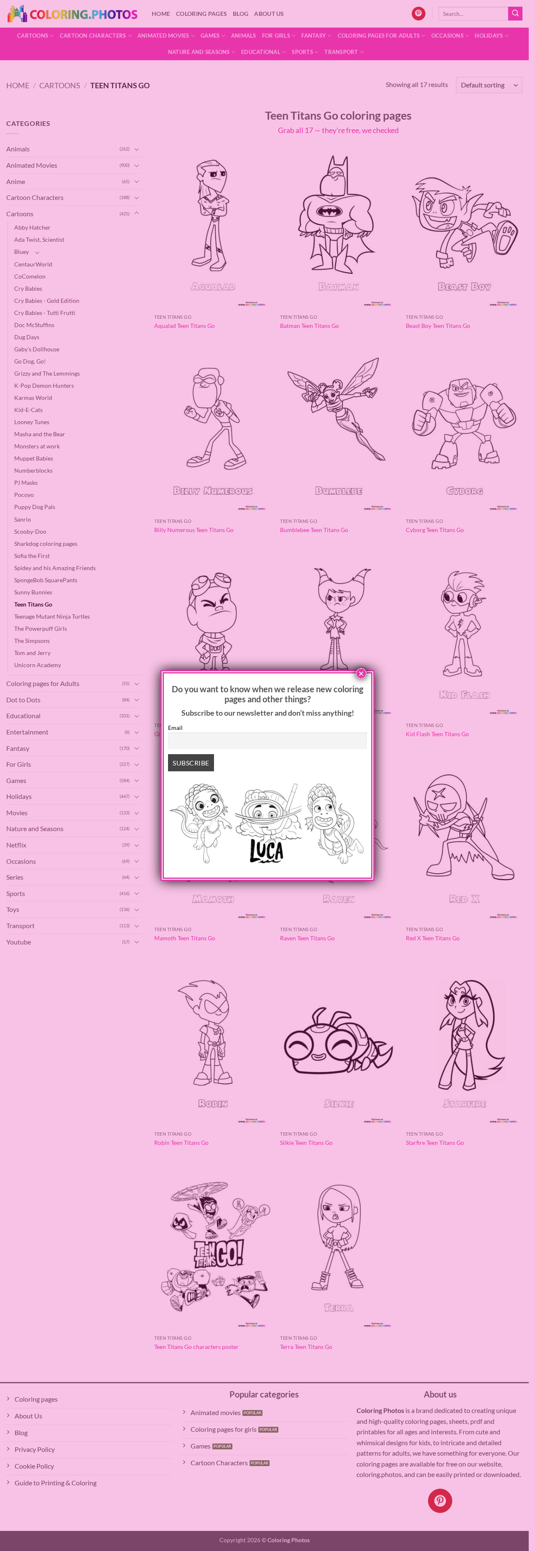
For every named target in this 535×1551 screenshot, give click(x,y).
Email (175, 727)
